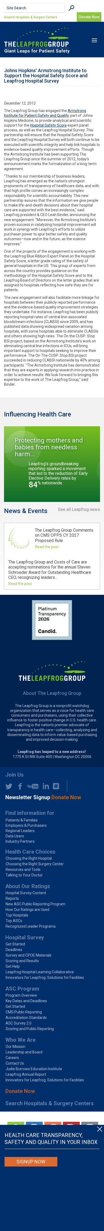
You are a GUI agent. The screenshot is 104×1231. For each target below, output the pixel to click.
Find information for (29, 813)
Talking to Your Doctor (24, 875)
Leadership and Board (24, 1052)
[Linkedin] (44, 786)
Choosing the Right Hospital (29, 858)
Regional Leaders (20, 831)
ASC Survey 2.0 (18, 1023)
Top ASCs (14, 921)
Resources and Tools (23, 869)
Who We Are (20, 1040)
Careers (12, 1058)
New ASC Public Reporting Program (35, 904)
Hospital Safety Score (48, 125)
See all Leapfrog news (79, 509)
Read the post (46, 547)
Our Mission (15, 1046)
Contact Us (15, 1063)
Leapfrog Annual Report (26, 1074)
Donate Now (20, 1091)
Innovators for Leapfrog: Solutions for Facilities (45, 977)
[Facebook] (18, 786)
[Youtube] (31, 786)
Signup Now (31, 1161)
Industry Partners (20, 841)
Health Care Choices (30, 852)
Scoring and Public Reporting (30, 1029)
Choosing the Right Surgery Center (35, 864)
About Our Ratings (27, 886)
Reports (12, 898)
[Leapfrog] (37, 40)
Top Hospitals (17, 915)
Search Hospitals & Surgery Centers (30, 17)
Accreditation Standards (26, 1017)
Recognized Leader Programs (31, 926)
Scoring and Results (22, 961)
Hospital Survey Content (26, 893)
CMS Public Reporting (24, 1012)
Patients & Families (22, 820)
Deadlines (14, 950)
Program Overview (21, 995)
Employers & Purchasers (26, 825)
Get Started (15, 944)
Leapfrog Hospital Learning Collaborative (40, 972)
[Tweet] (8, 786)
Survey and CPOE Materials (28, 955)
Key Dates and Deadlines (26, 1001)
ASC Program (22, 988)
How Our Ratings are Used (27, 909)
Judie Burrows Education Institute (34, 1069)
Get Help (13, 966)
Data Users (15, 836)
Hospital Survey (24, 937)
